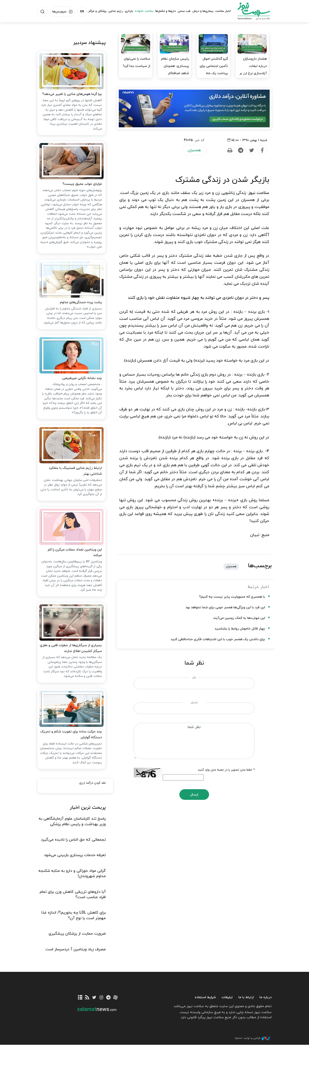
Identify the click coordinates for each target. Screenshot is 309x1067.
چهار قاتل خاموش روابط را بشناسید (240, 628)
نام (194, 677)
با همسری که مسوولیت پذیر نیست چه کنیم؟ (232, 596)
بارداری (129, 11)
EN (82, 11)
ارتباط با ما (246, 997)
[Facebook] (262, 150)
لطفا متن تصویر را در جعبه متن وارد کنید (226, 770)
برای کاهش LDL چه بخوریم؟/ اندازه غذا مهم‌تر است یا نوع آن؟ (73, 915)
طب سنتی (184, 11)
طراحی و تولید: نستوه (247, 1038)
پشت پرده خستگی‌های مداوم (81, 302)
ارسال (194, 794)
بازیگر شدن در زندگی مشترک (222, 180)
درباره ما (266, 997)
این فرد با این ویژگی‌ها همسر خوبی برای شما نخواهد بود (225, 607)
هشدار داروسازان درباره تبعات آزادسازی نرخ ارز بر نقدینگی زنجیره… (253, 70)
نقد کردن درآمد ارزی (92, 783)
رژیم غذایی (115, 11)
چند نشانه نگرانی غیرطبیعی (82, 378)
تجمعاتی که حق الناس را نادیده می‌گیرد (73, 839)
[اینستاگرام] (101, 998)
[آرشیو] (80, 998)
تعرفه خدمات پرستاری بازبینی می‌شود (75, 855)
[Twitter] (251, 150)
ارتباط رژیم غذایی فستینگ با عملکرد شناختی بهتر (75, 471)
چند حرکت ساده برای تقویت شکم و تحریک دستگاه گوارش (71, 734)
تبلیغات (227, 997)
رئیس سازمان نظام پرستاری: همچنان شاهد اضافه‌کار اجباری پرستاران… (175, 70)
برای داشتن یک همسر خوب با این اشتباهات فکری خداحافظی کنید (218, 639)
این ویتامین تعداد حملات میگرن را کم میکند (75, 552)
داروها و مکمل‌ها (165, 11)
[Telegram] (240, 150)
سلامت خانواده (144, 11)
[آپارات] (115, 998)
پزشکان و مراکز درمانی (92, 11)
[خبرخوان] (87, 998)
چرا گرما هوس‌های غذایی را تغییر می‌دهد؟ (72, 94)
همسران (194, 150)
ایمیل (194, 702)
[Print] (229, 150)
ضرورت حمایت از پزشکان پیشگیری (77, 933)
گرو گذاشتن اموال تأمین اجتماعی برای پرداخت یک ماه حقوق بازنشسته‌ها (214, 70)
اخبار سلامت (223, 11)
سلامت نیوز (254, 11)
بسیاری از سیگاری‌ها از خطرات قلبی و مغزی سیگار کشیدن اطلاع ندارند (71, 648)
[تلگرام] (108, 998)
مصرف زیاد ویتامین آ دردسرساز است (75, 949)
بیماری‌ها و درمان (202, 11)
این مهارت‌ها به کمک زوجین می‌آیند (239, 618)
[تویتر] (94, 998)
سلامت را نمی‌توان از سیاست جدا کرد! (136, 62)
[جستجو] (42, 12)
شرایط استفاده (205, 997)
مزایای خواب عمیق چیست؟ (82, 184)
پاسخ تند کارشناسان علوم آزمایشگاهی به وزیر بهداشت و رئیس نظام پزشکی (72, 821)
